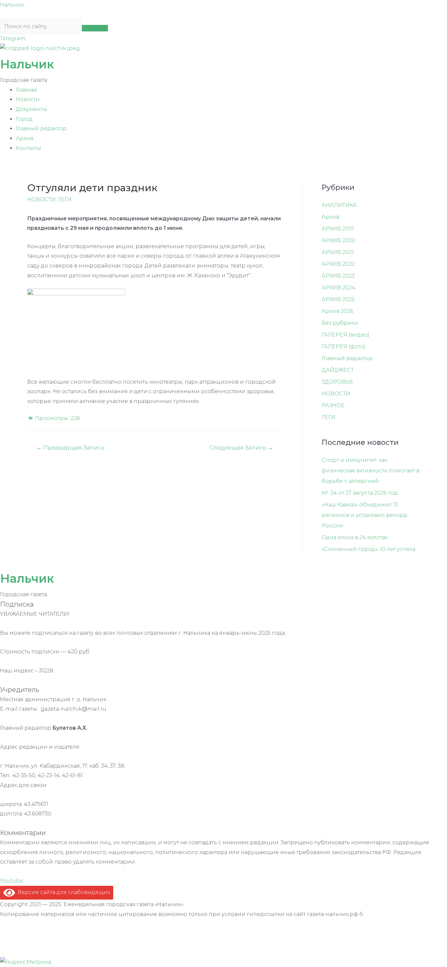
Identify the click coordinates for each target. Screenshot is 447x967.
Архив (24, 138)
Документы (31, 109)
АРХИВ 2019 (338, 229)
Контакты (28, 148)
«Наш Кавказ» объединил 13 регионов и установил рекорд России (364, 515)
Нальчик (12, 5)
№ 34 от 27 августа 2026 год (360, 493)
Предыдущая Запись (70, 447)
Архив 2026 (337, 311)
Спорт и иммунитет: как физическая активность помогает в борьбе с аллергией (371, 470)
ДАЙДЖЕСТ (338, 370)
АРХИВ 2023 (338, 276)
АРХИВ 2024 (338, 287)
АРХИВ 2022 (338, 264)
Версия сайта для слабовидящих (62, 892)
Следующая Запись (241, 447)
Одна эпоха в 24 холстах (354, 537)
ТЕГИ (65, 199)
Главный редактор (41, 128)
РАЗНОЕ (333, 405)
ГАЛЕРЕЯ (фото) (344, 346)
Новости (28, 99)
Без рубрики (340, 323)
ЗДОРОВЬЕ (337, 382)
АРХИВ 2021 (338, 252)
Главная (26, 90)
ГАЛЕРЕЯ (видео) (345, 335)
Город (24, 119)
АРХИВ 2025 (338, 299)
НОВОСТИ (41, 199)
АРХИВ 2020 (338, 240)
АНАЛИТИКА (339, 205)
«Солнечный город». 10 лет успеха (368, 549)
